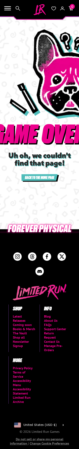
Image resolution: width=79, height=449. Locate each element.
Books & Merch (24, 329)
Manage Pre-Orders (53, 348)
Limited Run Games (39, 9)
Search (18, 8)
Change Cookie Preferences (49, 443)
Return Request (50, 335)
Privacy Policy (23, 368)
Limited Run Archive (22, 399)
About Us (51, 320)
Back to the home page (39, 177)
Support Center (55, 329)
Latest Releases (19, 318)
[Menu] (7, 8)
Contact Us (52, 341)
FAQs (48, 325)
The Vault (20, 333)
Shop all (19, 337)
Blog (47, 316)
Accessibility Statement (22, 391)
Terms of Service (19, 374)
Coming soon (22, 325)
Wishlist (54, 8)
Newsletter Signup (21, 343)
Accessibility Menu (22, 383)
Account (62, 8)
